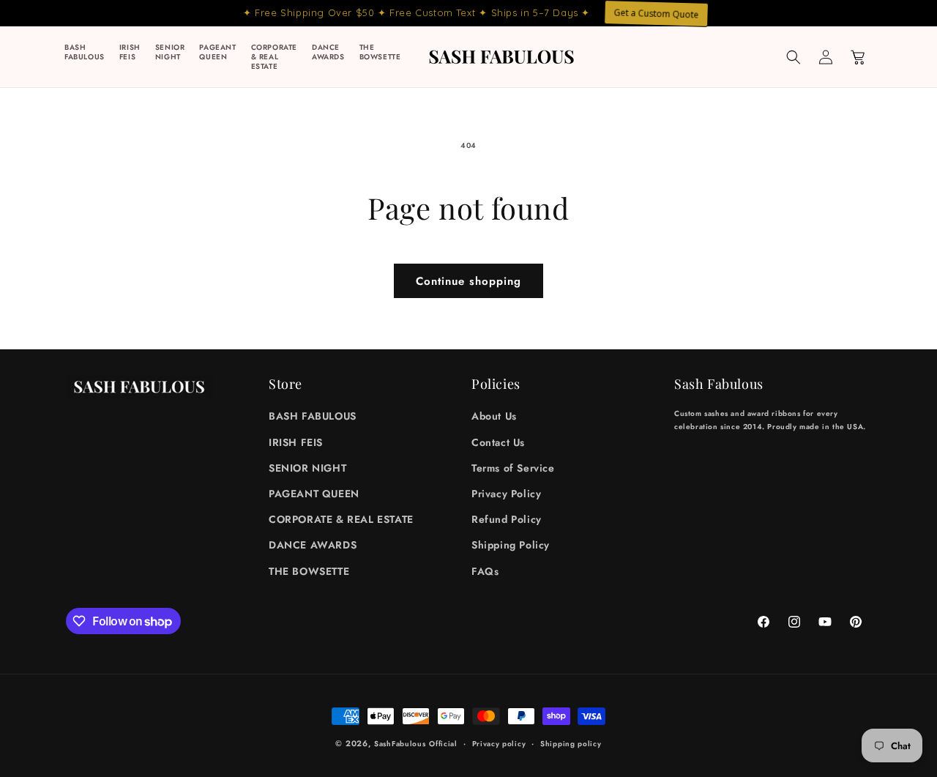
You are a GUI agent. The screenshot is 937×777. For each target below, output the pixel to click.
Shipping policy (571, 743)
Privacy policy (499, 743)
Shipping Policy (510, 545)
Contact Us (498, 442)
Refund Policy (506, 519)
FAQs (485, 571)
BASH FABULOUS (312, 416)
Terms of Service (513, 468)
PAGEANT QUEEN (314, 493)
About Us (494, 416)
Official (443, 743)
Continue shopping (468, 281)
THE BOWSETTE (309, 571)
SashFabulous (399, 743)
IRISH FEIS (296, 442)
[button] (793, 57)
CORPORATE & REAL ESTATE (341, 519)
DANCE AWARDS (312, 545)
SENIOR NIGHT (307, 468)
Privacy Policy (506, 493)
